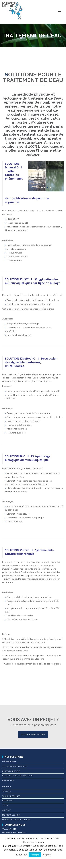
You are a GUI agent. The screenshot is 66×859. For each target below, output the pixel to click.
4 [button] (50, 189)
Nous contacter (33, 734)
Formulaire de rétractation (16, 820)
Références (8, 801)
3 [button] (47, 189)
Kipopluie (6, 786)
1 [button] (42, 189)
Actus (5, 805)
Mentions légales (10, 815)
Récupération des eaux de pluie (17, 776)
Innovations (8, 780)
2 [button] (45, 189)
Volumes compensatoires (14, 766)
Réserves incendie (11, 771)
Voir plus (46, 854)
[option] (43, 176)
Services (6, 791)
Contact (6, 810)
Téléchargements (11, 796)
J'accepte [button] (35, 854)
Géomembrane (9, 762)
